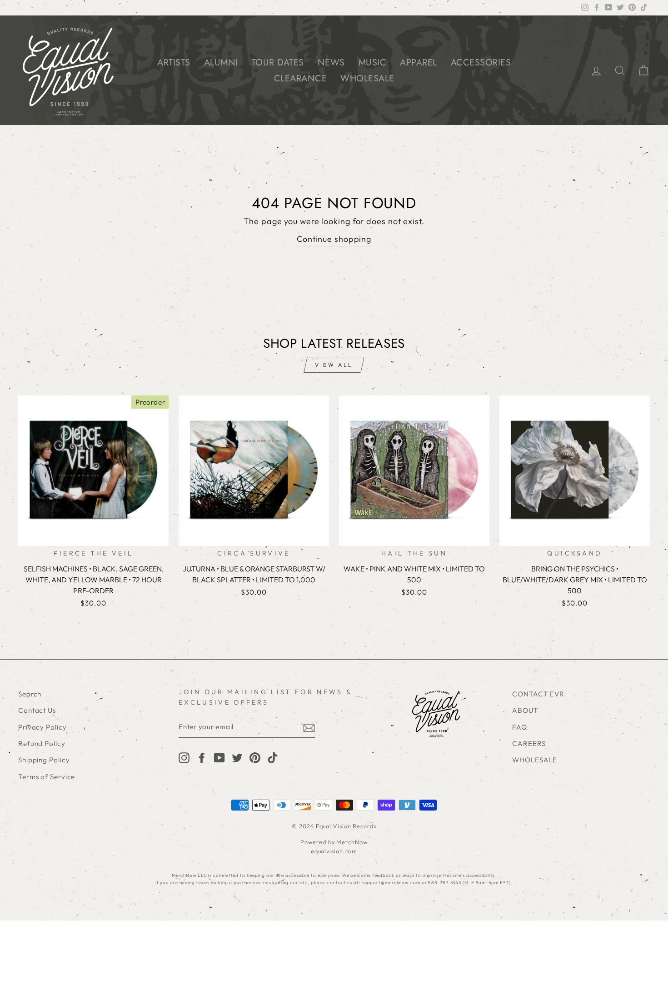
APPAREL (418, 62)
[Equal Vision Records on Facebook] (201, 757)
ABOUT (525, 710)
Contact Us (37, 710)
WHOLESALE (367, 78)
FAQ (519, 727)
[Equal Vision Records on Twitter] (237, 757)
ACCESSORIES (481, 62)
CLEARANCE (300, 78)
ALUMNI (221, 62)
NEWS (331, 62)
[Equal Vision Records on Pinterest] (254, 757)
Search (29, 694)
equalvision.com (334, 851)
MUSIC (373, 62)
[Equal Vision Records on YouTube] (219, 757)
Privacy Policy (42, 727)
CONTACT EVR (538, 694)
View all (334, 364)
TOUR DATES (278, 62)
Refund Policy (41, 743)
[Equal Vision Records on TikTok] (272, 757)
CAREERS (528, 743)
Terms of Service (46, 776)
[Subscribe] (309, 727)
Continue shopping (334, 239)
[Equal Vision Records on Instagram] (184, 757)
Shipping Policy (44, 760)
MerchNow (351, 842)
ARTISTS (173, 62)
